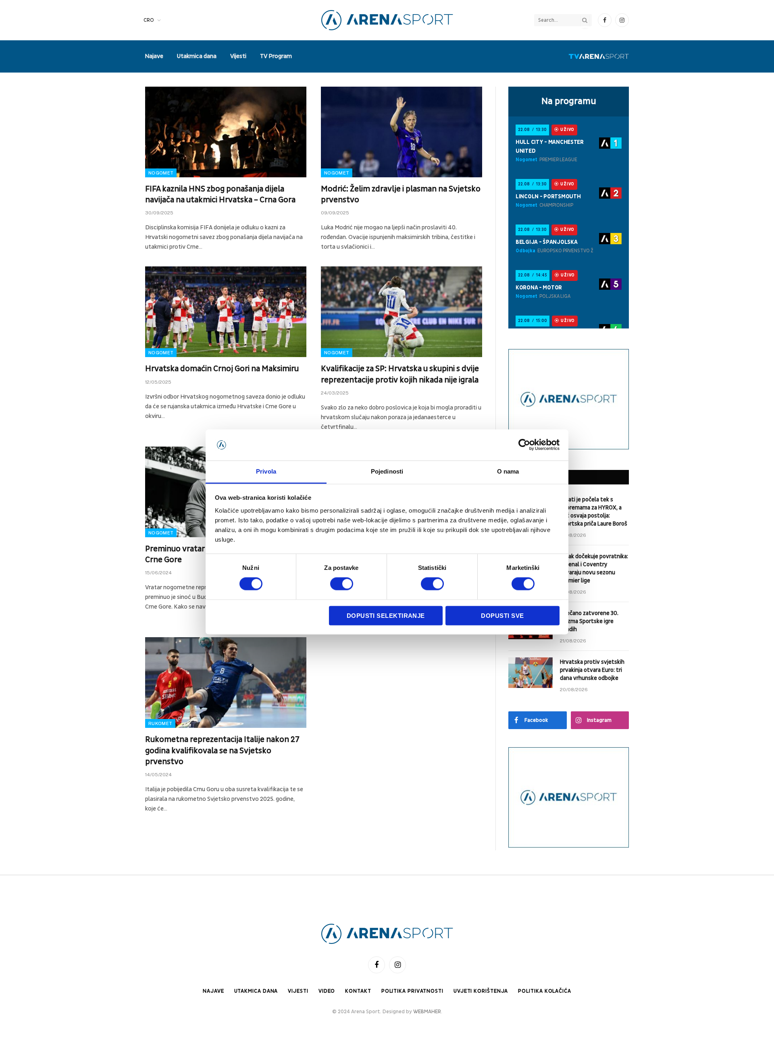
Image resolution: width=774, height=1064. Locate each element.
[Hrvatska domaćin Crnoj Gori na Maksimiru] (225, 311)
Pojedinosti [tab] (387, 471)
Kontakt (358, 991)
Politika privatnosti (412, 991)
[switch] (341, 584)
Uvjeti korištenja (481, 991)
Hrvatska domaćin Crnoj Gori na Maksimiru (222, 369)
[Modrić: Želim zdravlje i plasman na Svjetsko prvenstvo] (401, 132)
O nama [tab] (508, 471)
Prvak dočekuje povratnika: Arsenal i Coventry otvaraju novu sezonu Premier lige (594, 568)
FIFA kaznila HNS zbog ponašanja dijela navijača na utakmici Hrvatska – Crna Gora (220, 194)
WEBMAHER (427, 1011)
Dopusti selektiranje (386, 615)
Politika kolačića (544, 991)
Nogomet (160, 172)
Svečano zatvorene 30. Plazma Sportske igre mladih (589, 621)
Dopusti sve (502, 615)
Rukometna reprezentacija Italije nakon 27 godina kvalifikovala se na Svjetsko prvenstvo (222, 750)
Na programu (568, 101)
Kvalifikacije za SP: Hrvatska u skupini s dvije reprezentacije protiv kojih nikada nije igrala (400, 374)
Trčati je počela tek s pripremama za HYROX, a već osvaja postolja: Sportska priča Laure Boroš (593, 511)
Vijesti (238, 56)
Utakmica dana (196, 56)
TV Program (276, 56)
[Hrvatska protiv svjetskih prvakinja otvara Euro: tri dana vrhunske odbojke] (530, 672)
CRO (149, 20)
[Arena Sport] (387, 20)
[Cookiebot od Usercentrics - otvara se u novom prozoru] (524, 445)
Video (326, 991)
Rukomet (160, 723)
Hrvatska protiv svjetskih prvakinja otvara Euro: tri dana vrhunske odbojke (592, 670)
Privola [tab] (266, 471)
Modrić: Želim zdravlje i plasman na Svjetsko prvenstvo (401, 194)
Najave (154, 56)
